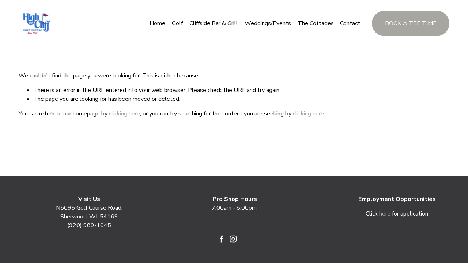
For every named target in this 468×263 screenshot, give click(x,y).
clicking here (124, 114)
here (384, 214)
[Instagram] (233, 239)
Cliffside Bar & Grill (213, 23)
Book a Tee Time (411, 23)
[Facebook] (221, 239)
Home (157, 23)
